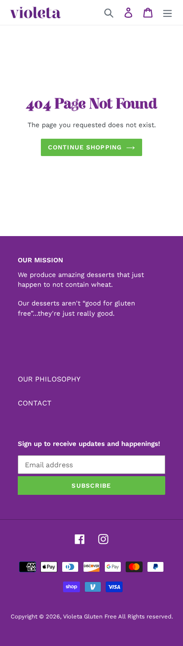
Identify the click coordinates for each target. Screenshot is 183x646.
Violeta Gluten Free (90, 616)
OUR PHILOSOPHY (49, 379)
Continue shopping (85, 147)
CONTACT (35, 403)
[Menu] (167, 13)
